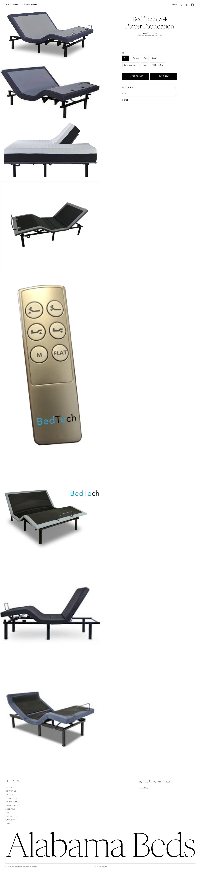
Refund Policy (12, 798)
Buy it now (164, 76)
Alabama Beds (17, 866)
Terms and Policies (100, 866)
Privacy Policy (12, 802)
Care (124, 94)
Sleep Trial (10, 809)
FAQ (7, 813)
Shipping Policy (12, 805)
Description (127, 88)
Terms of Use (11, 816)
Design (125, 100)
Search (8, 787)
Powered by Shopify (30, 866)
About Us (9, 795)
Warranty (10, 820)
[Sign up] (193, 788)
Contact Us (10, 791)
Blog (7, 824)
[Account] (186, 5)
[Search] (181, 5)
